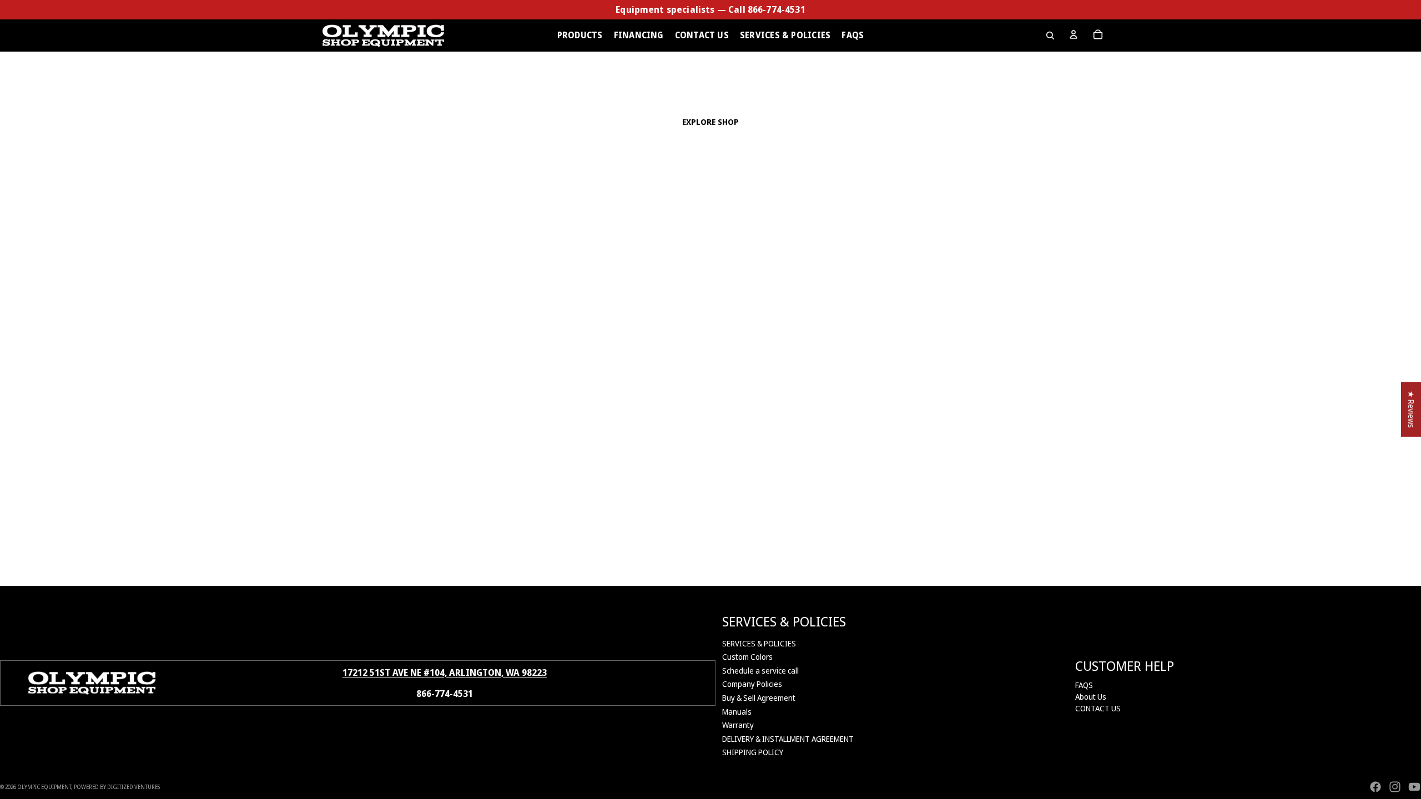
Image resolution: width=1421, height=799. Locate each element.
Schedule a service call (760, 670)
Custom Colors (747, 656)
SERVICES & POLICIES (759, 643)
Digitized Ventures (133, 787)
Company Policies (752, 684)
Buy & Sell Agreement (758, 697)
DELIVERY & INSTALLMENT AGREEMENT (788, 739)
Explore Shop (710, 122)
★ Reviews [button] (1411, 409)
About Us (1090, 696)
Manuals (737, 711)
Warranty (738, 725)
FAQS (1084, 685)
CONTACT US (1098, 708)
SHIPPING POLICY (752, 752)
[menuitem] (580, 35)
